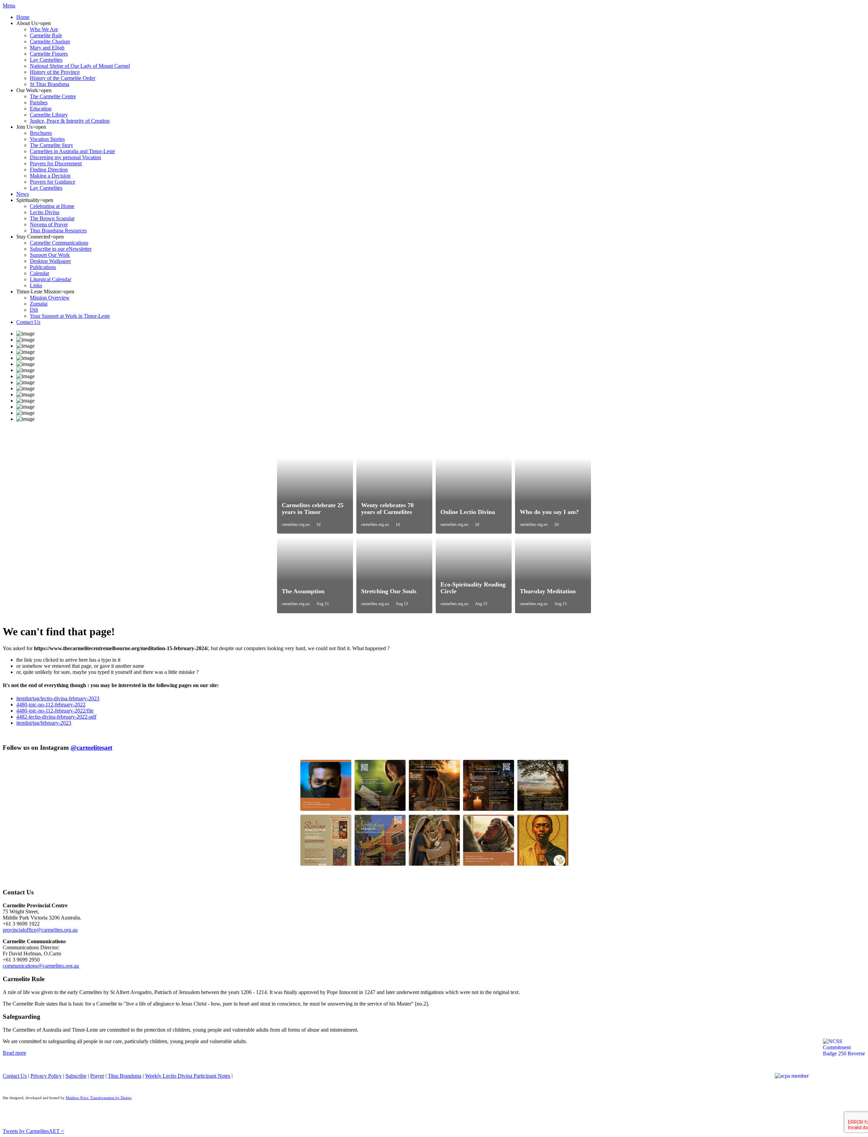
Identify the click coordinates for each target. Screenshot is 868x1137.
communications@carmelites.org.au (41, 966)
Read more (14, 1053)
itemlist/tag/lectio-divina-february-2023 (57, 698)
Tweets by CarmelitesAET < (33, 1131)
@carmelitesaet (91, 747)
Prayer (97, 1076)
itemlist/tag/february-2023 (43, 723)
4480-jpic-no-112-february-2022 (50, 704)
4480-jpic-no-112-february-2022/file (55, 711)
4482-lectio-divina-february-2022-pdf (56, 717)
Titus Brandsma (124, 1076)
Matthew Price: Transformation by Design (99, 1098)
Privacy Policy (46, 1076)
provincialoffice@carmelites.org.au (40, 930)
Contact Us (15, 1076)
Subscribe (75, 1076)
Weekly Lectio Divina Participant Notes (187, 1076)
